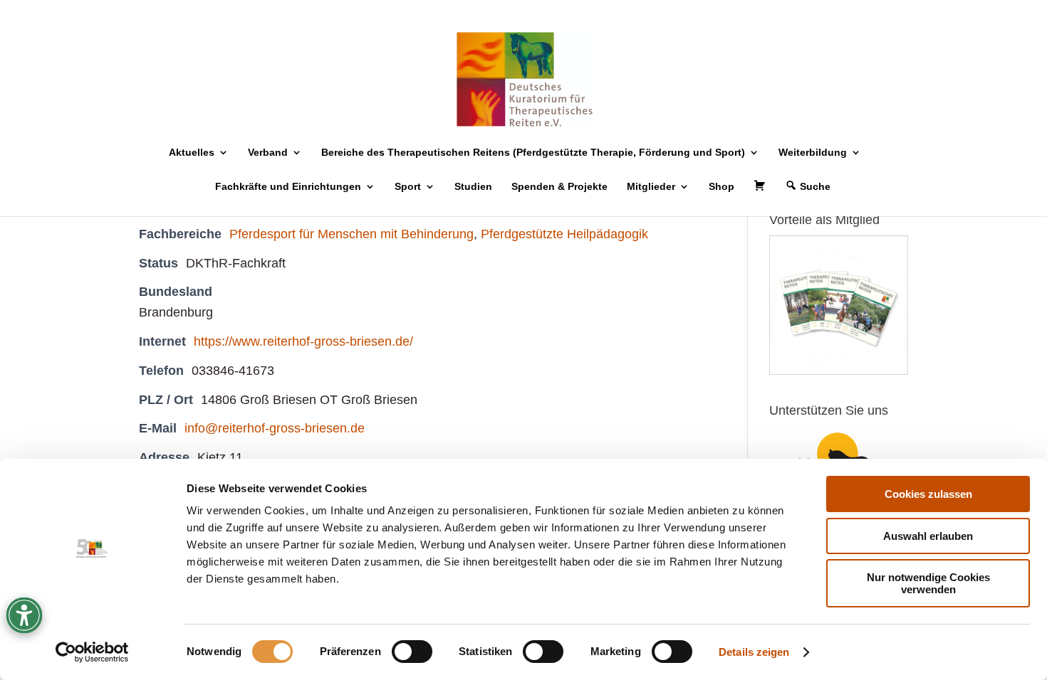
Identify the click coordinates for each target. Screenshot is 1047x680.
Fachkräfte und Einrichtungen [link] (288, 186)
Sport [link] (408, 186)
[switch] (412, 651)
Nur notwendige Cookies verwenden (928, 583)
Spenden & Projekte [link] (559, 186)
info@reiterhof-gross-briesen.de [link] (274, 428)
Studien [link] (473, 186)
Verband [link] (268, 152)
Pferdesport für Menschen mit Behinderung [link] (351, 234)
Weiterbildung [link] (812, 152)
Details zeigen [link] (754, 652)
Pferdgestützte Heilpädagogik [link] (564, 234)
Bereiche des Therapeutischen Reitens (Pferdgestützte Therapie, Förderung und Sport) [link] (533, 152)
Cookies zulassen (928, 494)
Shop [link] (721, 186)
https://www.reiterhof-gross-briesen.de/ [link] (303, 341)
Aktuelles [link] (191, 152)
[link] (92, 652)
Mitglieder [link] (651, 186)
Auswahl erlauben (928, 536)
